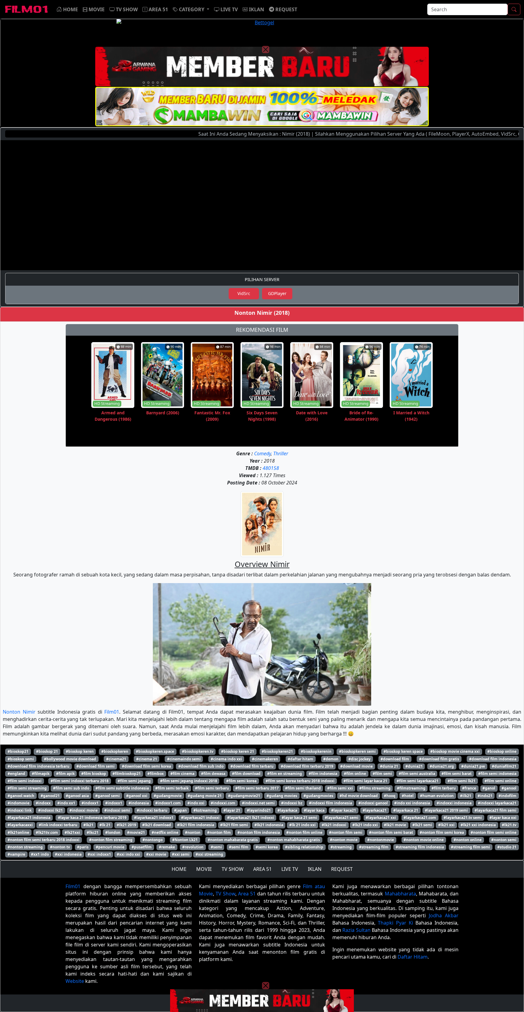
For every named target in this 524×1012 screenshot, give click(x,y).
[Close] (265, 49)
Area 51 (247, 893)
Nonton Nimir (19, 711)
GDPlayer (277, 293)
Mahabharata (400, 893)
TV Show (225, 893)
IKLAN (314, 869)
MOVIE (204, 869)
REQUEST (342, 869)
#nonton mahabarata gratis (233, 839)
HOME (179, 869)
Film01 (111, 711)
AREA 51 (262, 869)
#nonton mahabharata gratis (293, 839)
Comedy (262, 453)
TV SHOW (233, 869)
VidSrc (243, 293)
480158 (271, 468)
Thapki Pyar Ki (395, 922)
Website (75, 981)
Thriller (280, 453)
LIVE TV (289, 869)
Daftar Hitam (413, 956)
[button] (191, 9)
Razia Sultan (356, 930)
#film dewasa (213, 773)
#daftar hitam (300, 759)
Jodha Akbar (443, 915)
